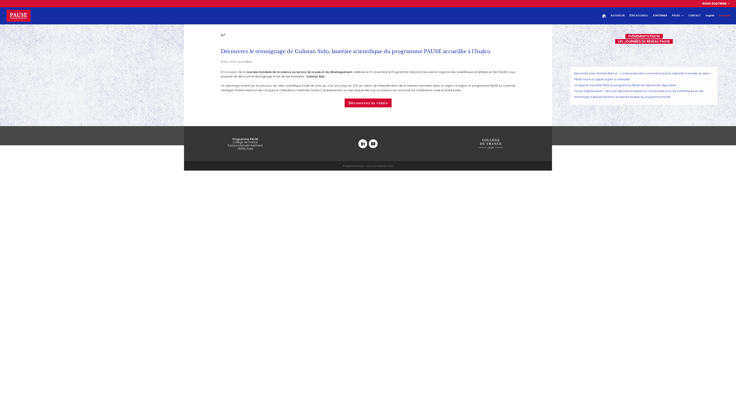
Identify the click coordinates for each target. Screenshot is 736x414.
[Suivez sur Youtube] (373, 143)
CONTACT (694, 15)
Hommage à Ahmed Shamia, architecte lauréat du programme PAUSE (622, 97)
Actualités (245, 62)
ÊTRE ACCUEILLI (638, 15)
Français (724, 15)
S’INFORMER (660, 15)
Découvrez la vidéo (368, 103)
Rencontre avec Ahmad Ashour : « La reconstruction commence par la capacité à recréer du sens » (642, 73)
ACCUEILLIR (618, 15)
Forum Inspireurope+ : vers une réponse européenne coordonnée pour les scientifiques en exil (638, 91)
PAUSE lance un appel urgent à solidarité (601, 79)
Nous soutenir (714, 4)
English (710, 15)
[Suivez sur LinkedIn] (362, 143)
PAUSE (676, 15)
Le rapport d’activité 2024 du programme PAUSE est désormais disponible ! (625, 85)
